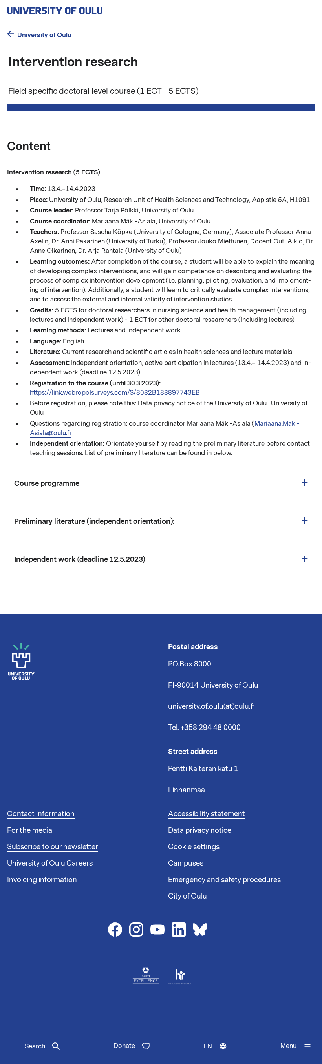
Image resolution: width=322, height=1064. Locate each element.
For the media (29, 830)
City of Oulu (187, 896)
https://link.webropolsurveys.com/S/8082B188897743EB (115, 393)
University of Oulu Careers (50, 863)
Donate (124, 1046)
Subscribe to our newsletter (52, 847)
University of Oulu (44, 35)
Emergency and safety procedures (224, 880)
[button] (296, 1046)
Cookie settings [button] (194, 847)
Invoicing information (42, 880)
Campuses (185, 863)
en (217, 1053)
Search (35, 1046)
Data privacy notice (199, 830)
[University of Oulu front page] (73, 8)
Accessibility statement (206, 814)
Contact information (41, 814)
